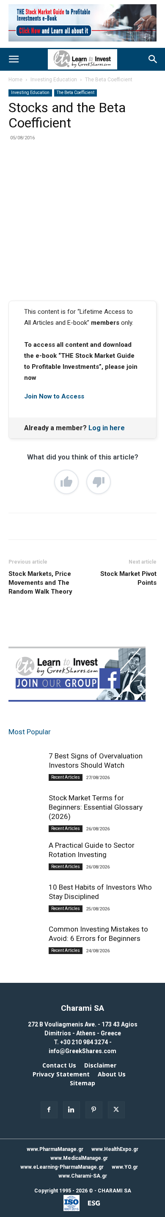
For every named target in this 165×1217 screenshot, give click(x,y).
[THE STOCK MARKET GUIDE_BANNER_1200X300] (82, 43)
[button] (13, 59)
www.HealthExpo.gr (114, 1149)
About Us (112, 1074)
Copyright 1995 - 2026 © (63, 1191)
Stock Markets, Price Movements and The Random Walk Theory (40, 582)
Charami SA (82, 1008)
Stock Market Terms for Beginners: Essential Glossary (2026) (96, 807)
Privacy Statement (61, 1074)
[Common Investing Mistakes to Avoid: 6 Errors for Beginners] (25, 951)
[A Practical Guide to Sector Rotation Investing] (25, 867)
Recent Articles (65, 777)
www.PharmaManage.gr (55, 1149)
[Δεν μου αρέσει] (98, 482)
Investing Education (53, 80)
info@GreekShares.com (82, 1051)
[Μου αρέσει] (66, 482)
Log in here (106, 428)
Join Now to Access (54, 396)
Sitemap (82, 1083)
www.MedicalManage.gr (79, 1158)
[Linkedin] (102, 171)
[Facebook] (43, 171)
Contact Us (59, 1065)
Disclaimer (100, 1065)
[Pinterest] (82, 171)
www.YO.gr (125, 1167)
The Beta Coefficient (108, 80)
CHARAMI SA (114, 1191)
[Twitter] (63, 171)
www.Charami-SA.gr (82, 1176)
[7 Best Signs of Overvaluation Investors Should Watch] (25, 778)
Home (15, 80)
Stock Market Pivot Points (128, 578)
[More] (122, 171)
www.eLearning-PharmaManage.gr (62, 1167)
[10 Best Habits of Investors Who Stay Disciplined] (25, 904)
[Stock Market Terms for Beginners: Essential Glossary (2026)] (25, 824)
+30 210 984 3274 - (86, 1042)
